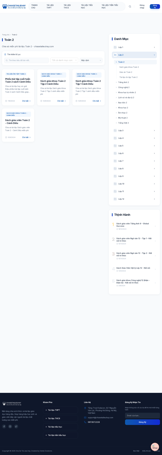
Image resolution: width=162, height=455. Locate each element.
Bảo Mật (136, 451)
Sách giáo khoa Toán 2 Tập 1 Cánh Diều (88, 82)
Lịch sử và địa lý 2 (126, 97)
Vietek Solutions (46, 451)
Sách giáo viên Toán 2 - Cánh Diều (17, 121)
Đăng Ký (142, 422)
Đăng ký (155, 6)
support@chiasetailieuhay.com (100, 417)
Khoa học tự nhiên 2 (127, 92)
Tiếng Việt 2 (123, 123)
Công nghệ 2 (123, 87)
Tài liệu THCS (54, 418)
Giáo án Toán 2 (125, 72)
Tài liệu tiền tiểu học (57, 435)
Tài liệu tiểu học (55, 427)
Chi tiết (25, 101)
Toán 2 (121, 62)
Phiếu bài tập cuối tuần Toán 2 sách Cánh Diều (18, 80)
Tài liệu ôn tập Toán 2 (128, 77)
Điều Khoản (146, 451)
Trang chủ (5, 35)
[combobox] (63, 60)
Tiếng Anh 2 (123, 82)
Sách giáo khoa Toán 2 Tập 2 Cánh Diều (53, 82)
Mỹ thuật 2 (123, 118)
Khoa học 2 (123, 108)
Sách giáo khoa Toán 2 (129, 67)
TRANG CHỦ (34, 6)
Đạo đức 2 (122, 102)
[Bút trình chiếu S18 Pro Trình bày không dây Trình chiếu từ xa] (155, 447)
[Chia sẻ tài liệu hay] (14, 6)
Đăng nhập (142, 6)
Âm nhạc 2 (122, 113)
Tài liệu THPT (54, 410)
